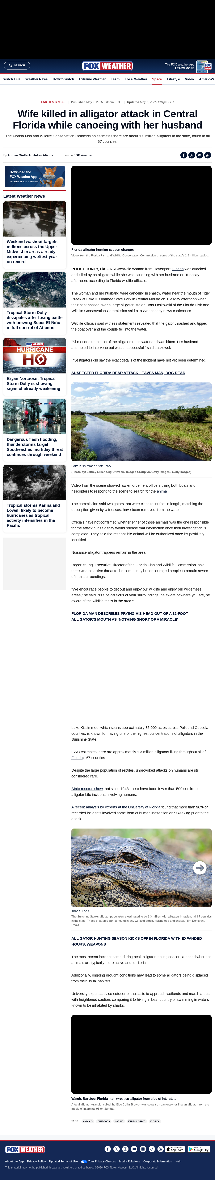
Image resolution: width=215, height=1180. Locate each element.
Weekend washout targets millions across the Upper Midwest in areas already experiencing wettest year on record (32, 251)
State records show (87, 789)
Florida (178, 269)
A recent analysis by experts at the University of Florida (115, 807)
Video (189, 79)
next (200, 868)
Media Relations (129, 1161)
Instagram (125, 1149)
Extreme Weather (92, 79)
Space (157, 79)
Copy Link (207, 155)
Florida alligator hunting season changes (103, 249)
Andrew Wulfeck (19, 155)
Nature (119, 1121)
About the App (14, 1161)
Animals (88, 1121)
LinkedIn (143, 1149)
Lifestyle (173, 79)
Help (178, 1161)
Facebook (183, 155)
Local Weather (136, 79)
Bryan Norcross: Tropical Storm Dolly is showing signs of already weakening (33, 383)
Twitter (191, 155)
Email (199, 155)
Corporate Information (157, 1161)
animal (162, 491)
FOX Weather (83, 155)
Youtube (134, 1149)
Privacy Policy (36, 1161)
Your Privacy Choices (102, 1161)
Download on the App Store (175, 1149)
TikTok (152, 1149)
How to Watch (63, 79)
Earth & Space (52, 102)
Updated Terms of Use (63, 1161)
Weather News (36, 79)
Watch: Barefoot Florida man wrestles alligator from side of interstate (123, 1098)
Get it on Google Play (198, 1149)
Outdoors (104, 1121)
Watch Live (11, 79)
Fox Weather (107, 66)
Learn (115, 79)
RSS (160, 1149)
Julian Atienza (43, 155)
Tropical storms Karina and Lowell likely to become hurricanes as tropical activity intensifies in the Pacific (33, 515)
